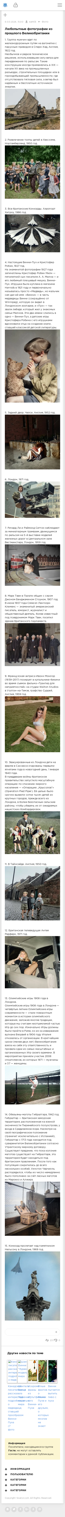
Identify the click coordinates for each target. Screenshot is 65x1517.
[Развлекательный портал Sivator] (5, 5)
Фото (45, 22)
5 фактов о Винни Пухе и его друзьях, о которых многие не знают (42, 1406)
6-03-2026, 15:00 (14, 22)
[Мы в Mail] (39, 1509)
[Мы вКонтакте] (7, 1509)
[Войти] (15, 5)
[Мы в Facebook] (20, 1509)
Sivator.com (22, 1498)
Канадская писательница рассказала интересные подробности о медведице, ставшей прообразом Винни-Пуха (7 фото (12, 1408)
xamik (32, 22)
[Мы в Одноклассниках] (33, 1509)
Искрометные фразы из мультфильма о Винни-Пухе (32, 1397)
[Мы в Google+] (26, 1509)
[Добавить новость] (32, 5)
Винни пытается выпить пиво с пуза (52, 1393)
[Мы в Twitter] (14, 1509)
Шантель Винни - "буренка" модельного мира (22, 1395)
